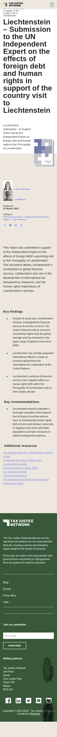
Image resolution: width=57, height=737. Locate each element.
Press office (9, 595)
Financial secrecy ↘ (14, 217)
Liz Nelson (20, 199)
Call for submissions (15, 475)
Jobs (6, 602)
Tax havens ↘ (20, 219)
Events (7, 589)
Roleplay (35, 713)
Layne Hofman (22, 189)
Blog (5, 582)
